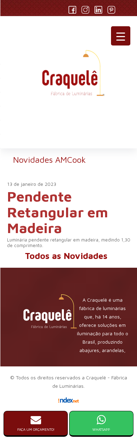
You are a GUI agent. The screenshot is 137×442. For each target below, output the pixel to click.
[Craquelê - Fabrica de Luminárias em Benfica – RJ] (68, 76)
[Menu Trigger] (120, 35)
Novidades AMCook (49, 159)
